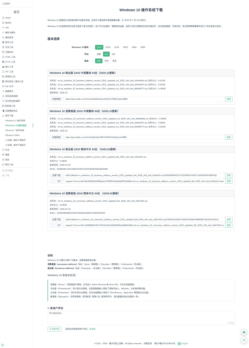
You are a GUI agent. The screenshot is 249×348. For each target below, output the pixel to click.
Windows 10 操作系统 (16, 125)
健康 (7, 155)
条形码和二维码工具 (14, 81)
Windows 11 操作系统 (15, 120)
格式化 (8, 23)
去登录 (80, 329)
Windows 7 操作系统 (15, 130)
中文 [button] (107, 61)
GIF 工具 (9, 71)
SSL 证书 (9, 86)
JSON (8, 18)
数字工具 (9, 42)
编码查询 (9, 37)
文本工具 (9, 47)
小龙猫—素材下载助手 (16, 145)
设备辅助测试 (11, 111)
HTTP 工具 (10, 62)
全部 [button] (99, 54)
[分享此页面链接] (244, 340)
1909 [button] (142, 47)
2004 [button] (134, 47)
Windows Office (13, 135)
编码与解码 (10, 32)
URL (7, 27)
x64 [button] (106, 54)
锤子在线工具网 (116, 343)
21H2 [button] (107, 47)
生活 (7, 150)
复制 (229, 99)
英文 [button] (115, 61)
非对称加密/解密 (12, 101)
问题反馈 (148, 343)
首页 (17, 12)
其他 (7, 159)
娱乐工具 (9, 164)
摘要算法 (9, 91)
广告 (7, 175)
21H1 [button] (116, 47)
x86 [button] (113, 54)
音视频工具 (10, 76)
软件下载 (9, 115)
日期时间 (9, 52)
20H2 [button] (125, 47)
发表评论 (55, 329)
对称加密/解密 (11, 96)
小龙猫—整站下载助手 (16, 140)
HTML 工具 (10, 57)
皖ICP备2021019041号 (164, 343)
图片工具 (9, 67)
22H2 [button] (99, 47)
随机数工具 (10, 106)
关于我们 (9, 170)
